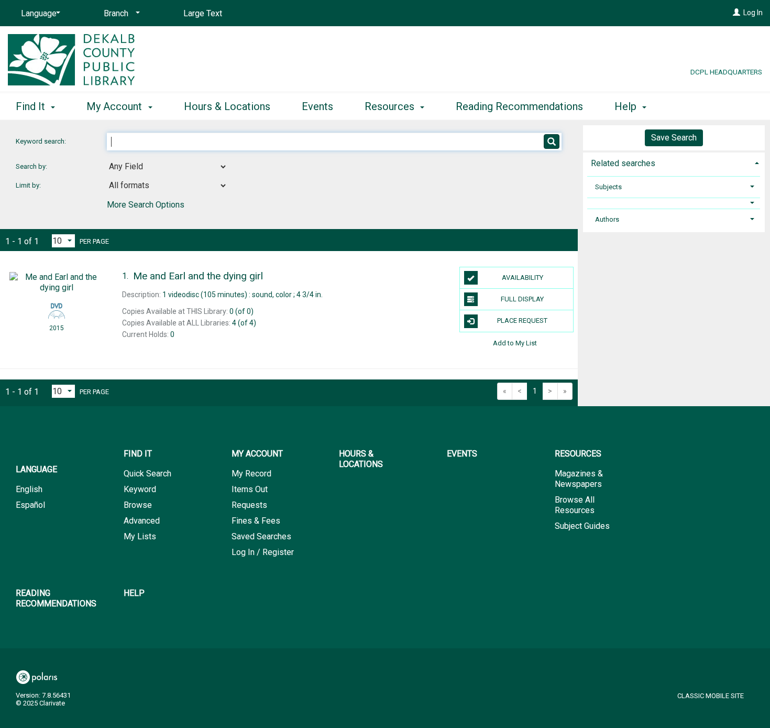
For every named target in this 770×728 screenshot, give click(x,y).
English (29, 489)
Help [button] (626, 106)
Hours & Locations (227, 106)
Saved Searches (261, 536)
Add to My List (515, 343)
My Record (251, 474)
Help (134, 593)
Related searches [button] (623, 163)
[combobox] (167, 166)
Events (317, 106)
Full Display (522, 299)
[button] (673, 203)
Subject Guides (582, 526)
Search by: (32, 166)
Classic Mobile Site (710, 696)
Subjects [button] (608, 187)
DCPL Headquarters (726, 72)
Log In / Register (263, 552)
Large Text (202, 13)
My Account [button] (115, 106)
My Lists (140, 536)
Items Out (250, 489)
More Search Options (145, 205)
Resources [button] (391, 106)
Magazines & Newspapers (579, 479)
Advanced (142, 521)
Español (30, 505)
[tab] (674, 162)
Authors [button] (607, 219)
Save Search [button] (674, 138)
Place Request (522, 320)
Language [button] (36, 469)
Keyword (140, 489)
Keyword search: (42, 141)
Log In (753, 12)
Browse (138, 505)
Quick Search (147, 474)
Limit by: (29, 185)
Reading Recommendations (519, 106)
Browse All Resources (575, 505)
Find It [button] (32, 106)
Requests (249, 505)
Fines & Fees (256, 521)
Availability (522, 277)
